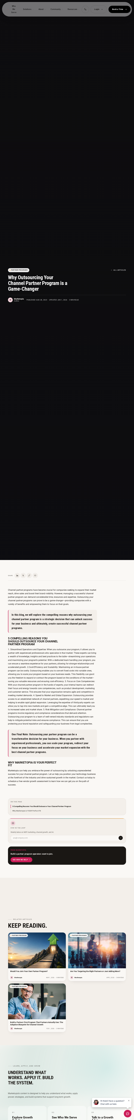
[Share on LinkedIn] (17, 575)
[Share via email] (35, 575)
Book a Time (117, 9)
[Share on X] (23, 575)
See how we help (20, 860)
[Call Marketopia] (85, 9)
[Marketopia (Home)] (8, 9)
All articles (119, 270)
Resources (72, 9)
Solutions (27, 9)
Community (55, 9)
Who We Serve (13, 9)
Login (96, 9)
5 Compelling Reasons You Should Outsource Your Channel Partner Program (41, 806)
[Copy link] (29, 575)
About (41, 9)
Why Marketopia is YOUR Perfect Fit (26, 811)
